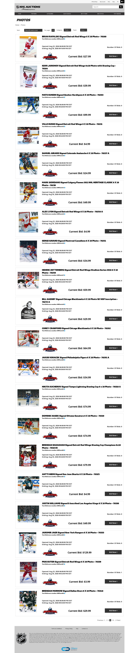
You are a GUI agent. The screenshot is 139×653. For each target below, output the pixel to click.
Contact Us (85, 628)
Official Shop (94, 1)
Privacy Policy (68, 628)
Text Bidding (117, 13)
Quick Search (67, 13)
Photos (67, 30)
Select (83, 30)
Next (118, 620)
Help (113, 1)
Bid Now (112, 56)
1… (105, 620)
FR (117, 1)
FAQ (109, 1)
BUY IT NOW (84, 13)
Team (19, 13)
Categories (50, 13)
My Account (102, 1)
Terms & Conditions (56, 628)
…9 (115, 620)
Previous (100, 620)
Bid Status (100, 13)
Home (17, 25)
